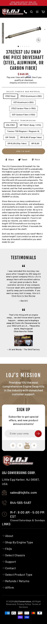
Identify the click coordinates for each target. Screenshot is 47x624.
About (9, 535)
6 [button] (29, 46)
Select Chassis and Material (23, 91)
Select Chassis (15, 555)
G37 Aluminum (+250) (23, 102)
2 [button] (20, 46)
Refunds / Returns (17, 581)
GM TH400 (10, 137)
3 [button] (23, 46)
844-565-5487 (20, 503)
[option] (23, 3)
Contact (10, 568)
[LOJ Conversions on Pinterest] (34, 445)
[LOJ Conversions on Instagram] (13, 445)
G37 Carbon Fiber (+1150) (23, 114)
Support (10, 561)
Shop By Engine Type (19, 542)
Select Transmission (23, 120)
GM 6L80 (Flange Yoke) (31, 137)
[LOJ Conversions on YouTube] (27, 445)
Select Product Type (18, 574)
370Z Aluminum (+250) (31, 96)
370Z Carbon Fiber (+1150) (23, 108)
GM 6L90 (35, 143)
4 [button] (25, 46)
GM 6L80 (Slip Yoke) (17, 143)
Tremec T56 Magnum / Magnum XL (23, 131)
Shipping (13, 83)
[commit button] (38, 433)
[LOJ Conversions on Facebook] (20, 445)
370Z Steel (10, 96)
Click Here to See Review (23, 296)
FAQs (8, 548)
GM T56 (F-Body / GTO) (30, 125)
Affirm (9, 587)
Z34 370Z (10, 125)
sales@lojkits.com (23, 492)
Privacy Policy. (24, 604)
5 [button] (27, 46)
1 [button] (18, 46)
